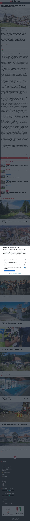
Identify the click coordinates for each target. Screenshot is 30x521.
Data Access (15, 273)
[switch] (25, 259)
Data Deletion (10, 273)
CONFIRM (9, 270)
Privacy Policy (19, 273)
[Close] (28, 247)
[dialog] (15, 260)
